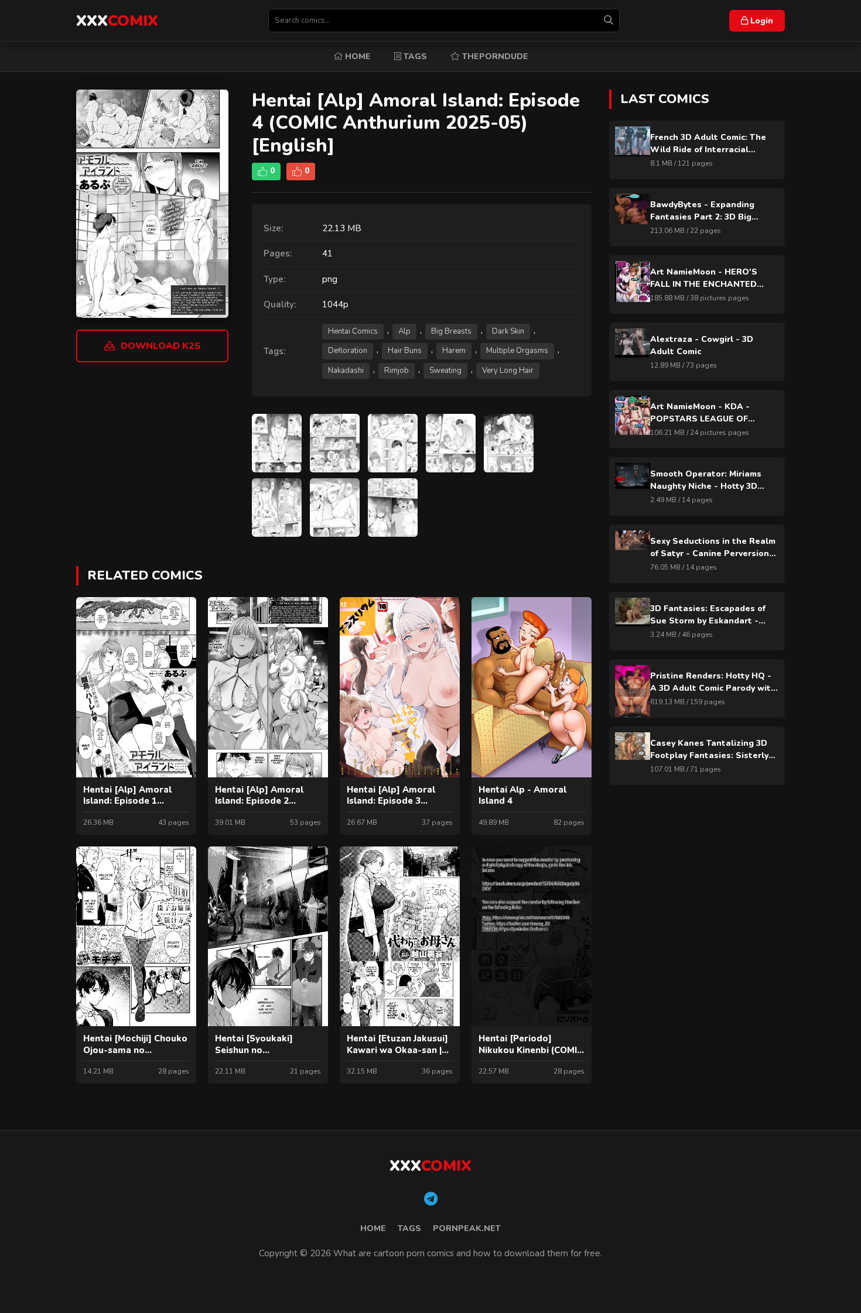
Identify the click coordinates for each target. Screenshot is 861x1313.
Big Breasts (451, 331)
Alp (404, 331)
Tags (414, 56)
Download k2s (161, 346)
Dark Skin (508, 331)
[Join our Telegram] (431, 1199)
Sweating (445, 370)
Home (357, 56)
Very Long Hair (508, 370)
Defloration (347, 350)
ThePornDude (494, 56)
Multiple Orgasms (517, 350)
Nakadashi (346, 370)
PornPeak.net (467, 1228)
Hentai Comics (353, 331)
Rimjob (396, 370)
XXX (117, 21)
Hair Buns (405, 350)
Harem (454, 350)
